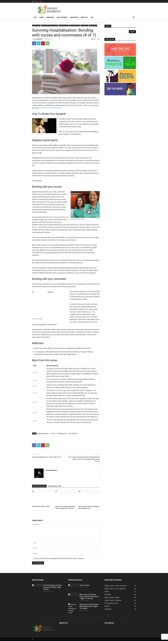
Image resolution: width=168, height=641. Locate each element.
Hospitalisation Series (43, 433)
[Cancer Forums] (73, 587)
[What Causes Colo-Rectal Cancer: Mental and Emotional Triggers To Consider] (73, 597)
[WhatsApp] (47, 43)
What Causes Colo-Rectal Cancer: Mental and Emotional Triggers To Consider (89, 596)
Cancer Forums (84, 585)
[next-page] (36, 512)
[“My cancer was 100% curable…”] (42, 497)
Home (33, 23)
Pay (41, 1)
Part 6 (35, 413)
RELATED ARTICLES (39, 486)
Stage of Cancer (41, 23)
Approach (50, 17)
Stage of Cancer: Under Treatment (57, 23)
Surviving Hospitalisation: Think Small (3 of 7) (46, 457)
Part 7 (35, 421)
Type (35, 17)
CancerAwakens (38, 39)
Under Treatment (72, 433)
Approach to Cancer (63, 25)
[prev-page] (33, 512)
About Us (84, 17)
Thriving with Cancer (74, 25)
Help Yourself (62, 17)
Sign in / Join (35, 1)
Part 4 (35, 393)
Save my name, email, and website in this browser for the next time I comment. (59, 558)
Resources (74, 17)
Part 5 (35, 402)
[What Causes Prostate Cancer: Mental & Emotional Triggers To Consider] (73, 608)
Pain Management (61, 433)
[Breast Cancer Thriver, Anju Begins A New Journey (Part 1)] (89, 497)
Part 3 (35, 386)
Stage (41, 17)
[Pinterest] (43, 43)
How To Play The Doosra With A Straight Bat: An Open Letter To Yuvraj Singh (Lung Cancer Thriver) (84, 459)
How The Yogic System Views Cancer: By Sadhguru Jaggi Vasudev (52, 587)
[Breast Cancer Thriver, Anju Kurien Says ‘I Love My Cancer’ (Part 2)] (66, 497)
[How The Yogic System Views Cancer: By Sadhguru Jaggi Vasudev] (37, 587)
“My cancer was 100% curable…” (41, 506)
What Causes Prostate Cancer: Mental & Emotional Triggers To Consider (89, 606)
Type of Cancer (84, 25)
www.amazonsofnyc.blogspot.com (50, 108)
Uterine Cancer (93, 25)
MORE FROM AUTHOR (54, 486)
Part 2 (35, 380)
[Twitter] (38, 43)
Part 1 (35, 372)
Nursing (53, 433)
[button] (133, 17)
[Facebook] (34, 43)
